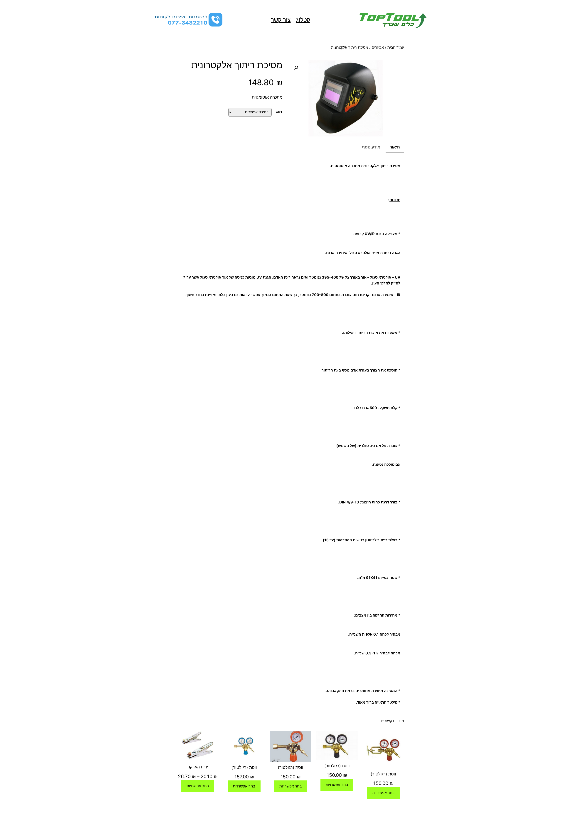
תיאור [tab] (395, 147)
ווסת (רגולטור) (383, 774)
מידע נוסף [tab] (371, 147)
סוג (279, 111)
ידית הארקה (197, 767)
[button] (296, 68)
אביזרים (378, 47)
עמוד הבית (395, 47)
